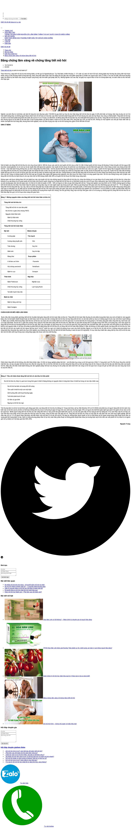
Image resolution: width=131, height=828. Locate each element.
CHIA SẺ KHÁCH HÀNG (62, 34)
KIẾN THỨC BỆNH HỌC (12, 38)
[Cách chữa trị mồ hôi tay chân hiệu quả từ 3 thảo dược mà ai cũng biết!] (24, 676)
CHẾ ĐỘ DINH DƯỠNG (45, 38)
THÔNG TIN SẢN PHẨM (13, 34)
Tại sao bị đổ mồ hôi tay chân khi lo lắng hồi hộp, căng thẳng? (26, 762)
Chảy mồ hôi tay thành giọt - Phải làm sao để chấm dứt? (23, 592)
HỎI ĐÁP (8, 40)
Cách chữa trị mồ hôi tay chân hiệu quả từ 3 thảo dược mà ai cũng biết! (66, 676)
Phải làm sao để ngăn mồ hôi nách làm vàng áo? (21, 753)
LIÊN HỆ (7, 42)
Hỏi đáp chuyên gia (9, 747)
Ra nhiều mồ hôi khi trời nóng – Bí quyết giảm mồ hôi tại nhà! (25, 585)
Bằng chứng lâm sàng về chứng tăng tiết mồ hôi (59, 698)
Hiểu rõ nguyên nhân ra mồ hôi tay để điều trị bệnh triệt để (24, 588)
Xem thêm (21, 747)
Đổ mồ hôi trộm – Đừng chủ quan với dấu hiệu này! (60, 724)
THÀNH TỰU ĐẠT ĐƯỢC (46, 34)
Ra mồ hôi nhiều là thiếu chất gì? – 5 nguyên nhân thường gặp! (25, 586)
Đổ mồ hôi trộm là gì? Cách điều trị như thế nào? (21, 760)
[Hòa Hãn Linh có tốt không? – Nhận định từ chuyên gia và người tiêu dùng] (24, 620)
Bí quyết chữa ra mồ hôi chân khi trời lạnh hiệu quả (21, 590)
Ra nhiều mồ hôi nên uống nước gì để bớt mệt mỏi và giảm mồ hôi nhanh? (29, 756)
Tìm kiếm (23, 18)
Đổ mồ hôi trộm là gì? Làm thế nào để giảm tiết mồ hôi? (23, 751)
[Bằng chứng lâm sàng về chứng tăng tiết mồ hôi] (24, 698)
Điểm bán (8, 43)
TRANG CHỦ (9, 31)
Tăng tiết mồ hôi (6, 70)
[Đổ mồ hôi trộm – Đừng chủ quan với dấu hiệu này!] (24, 724)
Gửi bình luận (5, 577)
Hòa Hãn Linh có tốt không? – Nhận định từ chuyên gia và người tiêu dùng (67, 620)
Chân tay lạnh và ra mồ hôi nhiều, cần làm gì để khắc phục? (24, 755)
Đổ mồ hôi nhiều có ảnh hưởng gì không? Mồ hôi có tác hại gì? (26, 758)
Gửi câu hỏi (5, 743)
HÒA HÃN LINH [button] (10, 32)
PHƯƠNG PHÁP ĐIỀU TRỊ (28, 38)
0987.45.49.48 (6, 22)
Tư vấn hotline (49, 826)
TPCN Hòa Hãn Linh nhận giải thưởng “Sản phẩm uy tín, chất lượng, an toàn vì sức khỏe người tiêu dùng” (77, 648)
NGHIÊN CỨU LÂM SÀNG (29, 34)
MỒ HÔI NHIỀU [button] (10, 36)
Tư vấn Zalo (24, 783)
